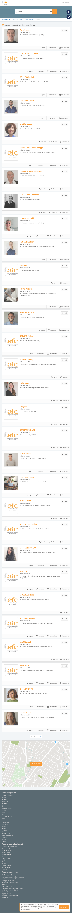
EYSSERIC (24, 265)
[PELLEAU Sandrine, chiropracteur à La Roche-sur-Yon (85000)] (11, 624)
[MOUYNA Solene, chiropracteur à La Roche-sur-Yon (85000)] (11, 601)
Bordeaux (5, 803)
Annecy (4, 797)
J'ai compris (63, 907)
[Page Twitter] (68, 17)
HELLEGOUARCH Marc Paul (31, 171)
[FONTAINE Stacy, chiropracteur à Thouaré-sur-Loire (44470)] (11, 248)
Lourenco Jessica (27, 477)
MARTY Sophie (26, 124)
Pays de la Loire (6, 894)
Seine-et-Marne (6, 865)
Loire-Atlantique (6, 858)
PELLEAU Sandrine (27, 618)
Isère (3, 856)
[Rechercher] (54, 11)
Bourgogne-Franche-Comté (10, 882)
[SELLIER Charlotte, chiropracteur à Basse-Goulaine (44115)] (11, 83)
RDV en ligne (65, 47)
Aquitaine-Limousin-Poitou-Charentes (13, 879)
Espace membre (65, 3)
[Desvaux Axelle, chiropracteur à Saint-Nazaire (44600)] (11, 718)
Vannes (4, 839)
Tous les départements (9, 847)
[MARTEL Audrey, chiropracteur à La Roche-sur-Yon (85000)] (11, 648)
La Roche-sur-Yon (7, 816)
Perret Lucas (25, 30)
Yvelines (4, 869)
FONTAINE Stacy (27, 242)
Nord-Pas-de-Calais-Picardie (10, 890)
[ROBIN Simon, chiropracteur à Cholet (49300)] (11, 459)
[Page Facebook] (68, 12)
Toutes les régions (8, 875)
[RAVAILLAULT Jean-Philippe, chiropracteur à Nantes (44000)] (11, 153)
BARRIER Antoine (27, 312)
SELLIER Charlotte (27, 77)
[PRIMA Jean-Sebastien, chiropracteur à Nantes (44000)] (11, 201)
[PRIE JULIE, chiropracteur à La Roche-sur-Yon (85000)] (11, 671)
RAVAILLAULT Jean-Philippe (31, 148)
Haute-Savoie (6, 852)
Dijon (3, 812)
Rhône (4, 863)
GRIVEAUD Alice (26, 336)
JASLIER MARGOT (27, 430)
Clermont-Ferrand (7, 808)
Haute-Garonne (6, 850)
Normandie (5, 892)
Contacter (53, 47)
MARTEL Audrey (26, 359)
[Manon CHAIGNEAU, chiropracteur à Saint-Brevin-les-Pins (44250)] (11, 554)
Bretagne (4, 884)
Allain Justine (25, 501)
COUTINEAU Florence (29, 53)
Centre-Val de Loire (7, 886)
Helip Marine (25, 383)
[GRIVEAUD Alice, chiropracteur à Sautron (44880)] (11, 342)
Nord (3, 860)
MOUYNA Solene (27, 595)
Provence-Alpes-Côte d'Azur (10, 895)
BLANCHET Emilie (27, 218)
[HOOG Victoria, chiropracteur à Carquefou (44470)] (11, 295)
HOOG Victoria (26, 289)
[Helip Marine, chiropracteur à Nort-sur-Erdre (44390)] (11, 389)
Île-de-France (5, 897)
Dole (3, 814)
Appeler (43, 47)
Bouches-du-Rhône (7, 849)
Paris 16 (4, 830)
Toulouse (4, 837)
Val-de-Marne (6, 867)
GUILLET (23, 571)
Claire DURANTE (26, 689)
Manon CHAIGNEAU (28, 548)
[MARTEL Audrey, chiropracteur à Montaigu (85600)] (11, 365)
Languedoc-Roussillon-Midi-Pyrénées (12, 888)
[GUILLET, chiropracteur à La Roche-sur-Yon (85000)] (11, 577)
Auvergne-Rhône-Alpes (8, 881)
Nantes (4, 828)
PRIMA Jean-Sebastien (29, 195)
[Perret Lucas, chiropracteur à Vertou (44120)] (11, 36)
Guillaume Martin (27, 101)
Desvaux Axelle (26, 712)
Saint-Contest (6, 834)
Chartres (4, 807)
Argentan (4, 799)
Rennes (4, 832)
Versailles (4, 841)
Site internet (65, 71)
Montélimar (5, 824)
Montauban (5, 822)
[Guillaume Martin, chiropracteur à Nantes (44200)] (11, 106)
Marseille (4, 821)
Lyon (3, 818)
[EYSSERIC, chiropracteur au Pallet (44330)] (11, 271)
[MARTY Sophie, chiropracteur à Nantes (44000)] (11, 130)
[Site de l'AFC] (5, 3)
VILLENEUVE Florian (28, 524)
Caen (3, 805)
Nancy (4, 826)
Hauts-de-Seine (6, 854)
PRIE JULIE (24, 665)
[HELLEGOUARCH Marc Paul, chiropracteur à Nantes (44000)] (11, 177)
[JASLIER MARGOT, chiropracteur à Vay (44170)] (11, 436)
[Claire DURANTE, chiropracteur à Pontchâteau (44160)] (11, 695)
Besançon (5, 801)
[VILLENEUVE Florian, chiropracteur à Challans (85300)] (11, 530)
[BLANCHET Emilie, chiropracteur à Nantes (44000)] (11, 224)
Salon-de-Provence (7, 835)
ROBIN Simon (25, 454)
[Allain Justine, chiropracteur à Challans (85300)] (11, 507)
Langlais (23, 406)
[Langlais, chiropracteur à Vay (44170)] (11, 412)
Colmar (4, 810)
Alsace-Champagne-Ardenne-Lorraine (13, 877)
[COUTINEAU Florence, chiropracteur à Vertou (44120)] (11, 59)
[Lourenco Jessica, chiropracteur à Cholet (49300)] (11, 483)
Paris (3, 862)
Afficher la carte (36, 764)
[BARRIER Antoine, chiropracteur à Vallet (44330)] (11, 318)
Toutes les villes (7, 795)
